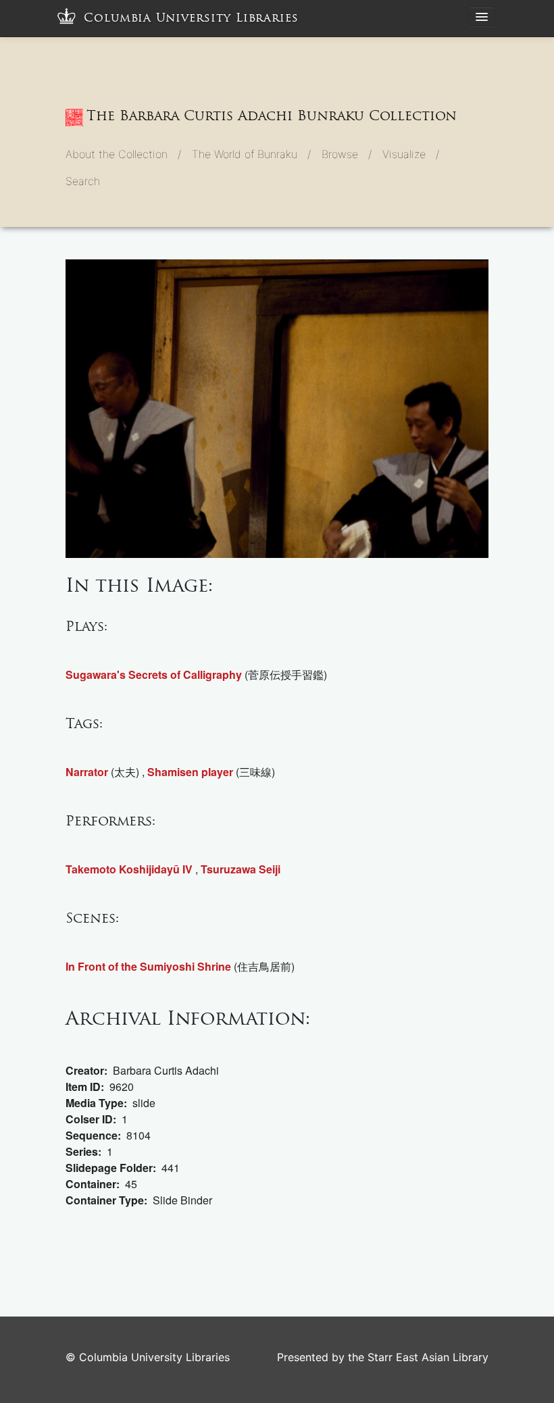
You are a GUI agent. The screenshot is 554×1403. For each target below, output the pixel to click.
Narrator (87, 772)
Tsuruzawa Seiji (240, 869)
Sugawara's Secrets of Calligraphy (154, 674)
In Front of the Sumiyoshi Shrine (148, 966)
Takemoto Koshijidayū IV (129, 869)
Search (83, 181)
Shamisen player (190, 772)
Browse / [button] (347, 154)
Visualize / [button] (410, 154)
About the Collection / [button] (123, 154)
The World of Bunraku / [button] (251, 154)
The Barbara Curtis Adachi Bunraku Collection (271, 115)
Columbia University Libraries (191, 18)
